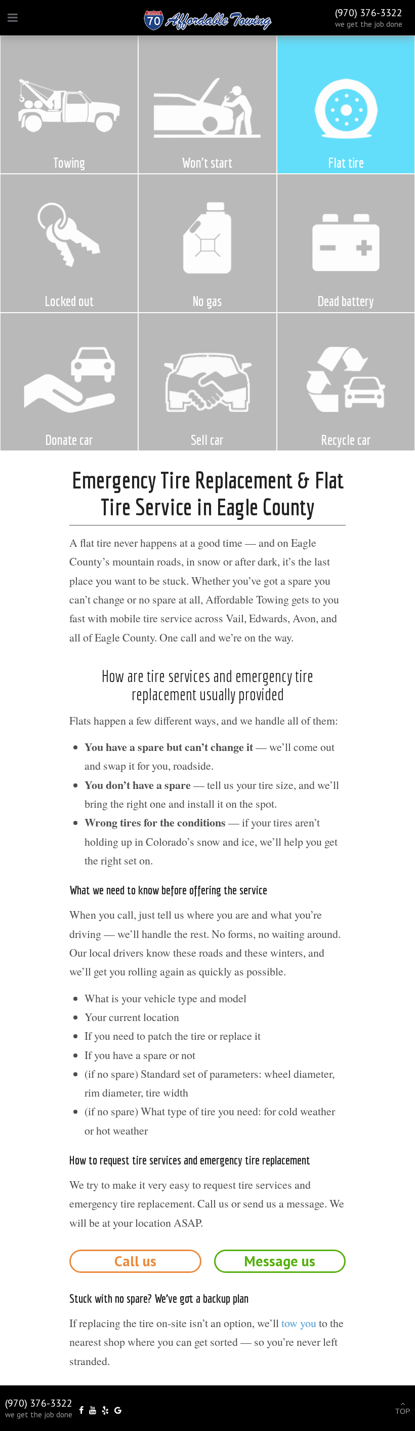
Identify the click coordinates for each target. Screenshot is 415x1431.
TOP (402, 1411)
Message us (279, 1261)
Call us (135, 1261)
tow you (298, 1322)
